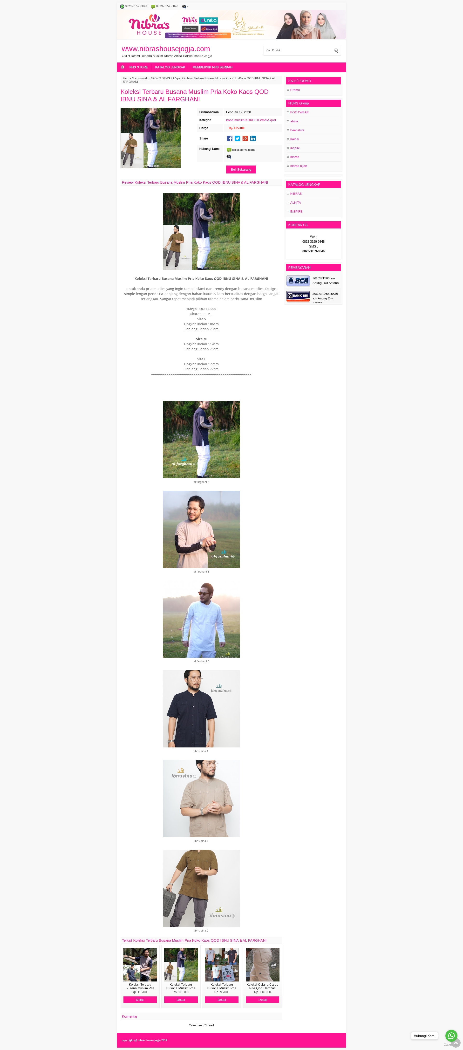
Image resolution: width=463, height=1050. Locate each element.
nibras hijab (298, 166)
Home (127, 78)
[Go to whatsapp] (451, 1036)
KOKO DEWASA (163, 78)
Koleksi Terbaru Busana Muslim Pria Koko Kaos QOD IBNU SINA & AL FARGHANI (195, 95)
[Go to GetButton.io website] (451, 1045)
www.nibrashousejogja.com (166, 49)
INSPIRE (296, 211)
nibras (294, 157)
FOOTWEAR (299, 112)
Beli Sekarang (241, 169)
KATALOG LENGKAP (170, 67)
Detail (140, 1000)
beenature (297, 130)
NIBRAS (296, 193)
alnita (294, 121)
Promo (295, 90)
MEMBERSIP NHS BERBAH (212, 67)
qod (178, 78)
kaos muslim (141, 78)
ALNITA (295, 202)
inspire (295, 148)
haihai (294, 139)
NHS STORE (138, 67)
